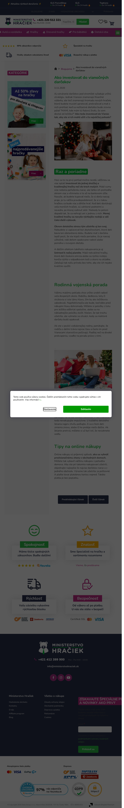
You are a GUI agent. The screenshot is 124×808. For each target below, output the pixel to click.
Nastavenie (49, 409)
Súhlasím (86, 409)
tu (40, 399)
